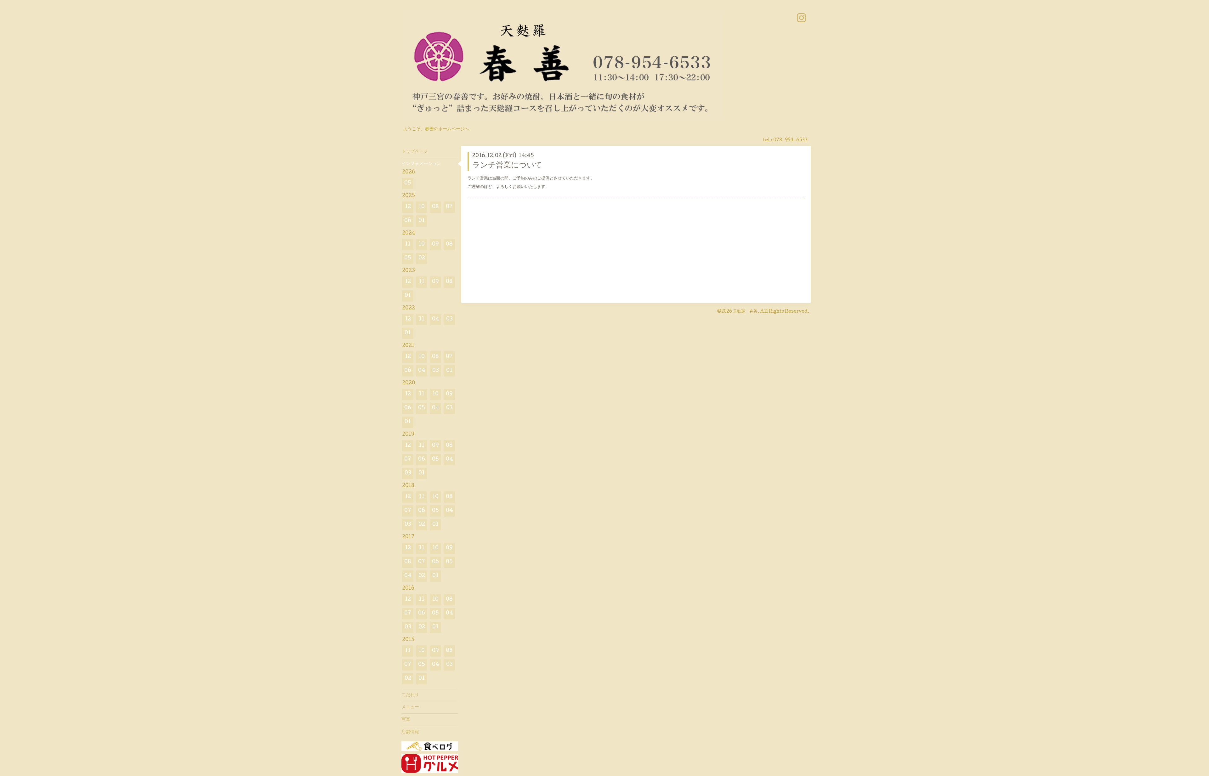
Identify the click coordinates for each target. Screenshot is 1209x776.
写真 (405, 719)
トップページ (414, 151)
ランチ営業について (507, 165)
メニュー (410, 707)
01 (421, 221)
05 (407, 183)
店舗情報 (410, 732)
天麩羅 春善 (745, 311)
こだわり (410, 695)
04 (435, 319)
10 (421, 207)
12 (408, 207)
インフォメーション (421, 164)
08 (435, 207)
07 (449, 207)
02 (421, 258)
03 (449, 319)
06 (407, 221)
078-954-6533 (790, 140)
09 (435, 244)
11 (408, 244)
